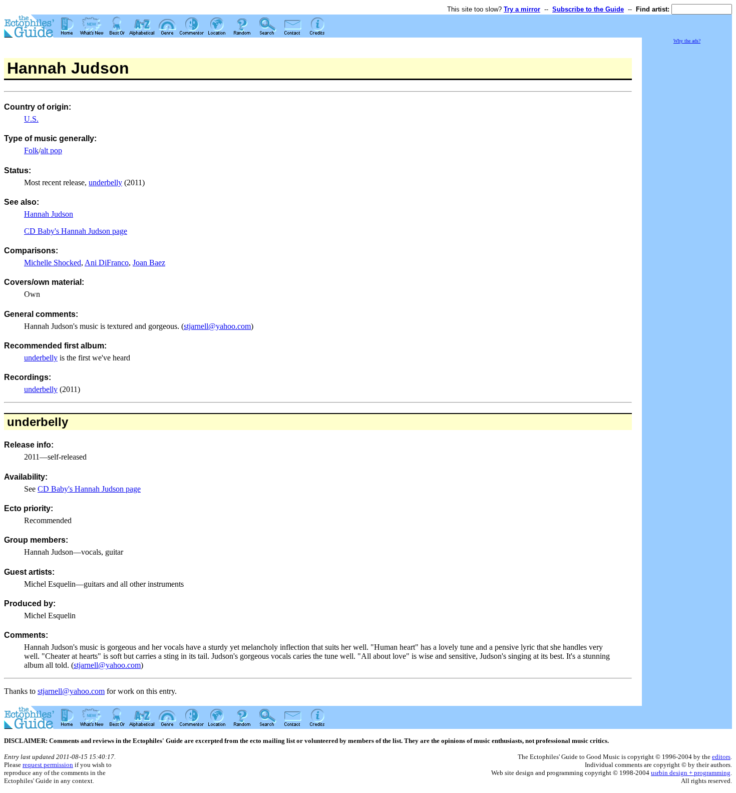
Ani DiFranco (107, 262)
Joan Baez (149, 262)
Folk (31, 150)
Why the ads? (686, 41)
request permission (48, 764)
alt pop (51, 150)
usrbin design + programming (690, 772)
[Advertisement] (687, 195)
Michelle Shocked (52, 262)
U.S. (31, 119)
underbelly (105, 182)
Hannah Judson (48, 214)
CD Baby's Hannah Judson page (75, 231)
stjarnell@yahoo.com (217, 326)
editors (721, 756)
